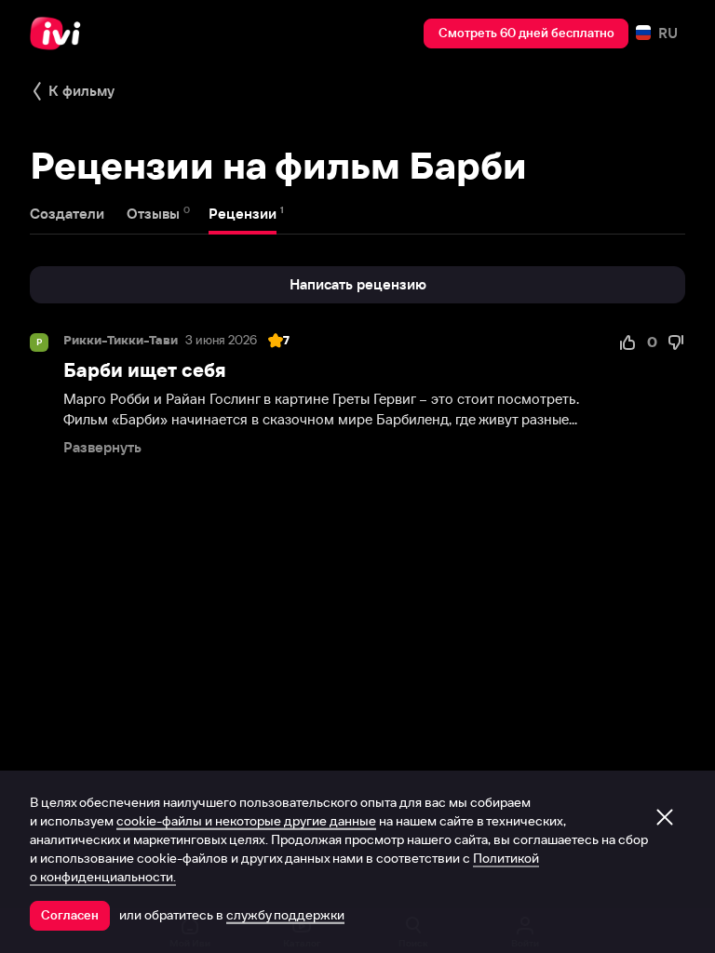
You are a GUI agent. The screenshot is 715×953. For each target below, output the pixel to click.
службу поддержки (285, 914)
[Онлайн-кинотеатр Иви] (60, 33)
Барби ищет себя (144, 370)
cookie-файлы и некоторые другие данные (246, 820)
